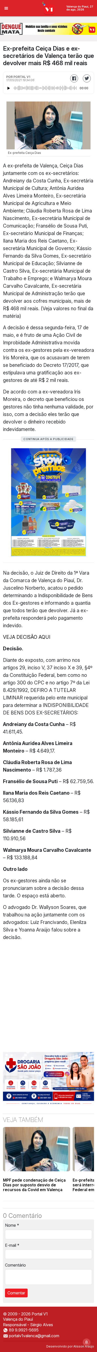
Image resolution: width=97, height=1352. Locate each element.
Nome (12, 1225)
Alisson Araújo (83, 1346)
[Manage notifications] (87, 1342)
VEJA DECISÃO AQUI (26, 637)
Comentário (15, 1265)
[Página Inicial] (49, 7)
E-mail (12, 1245)
